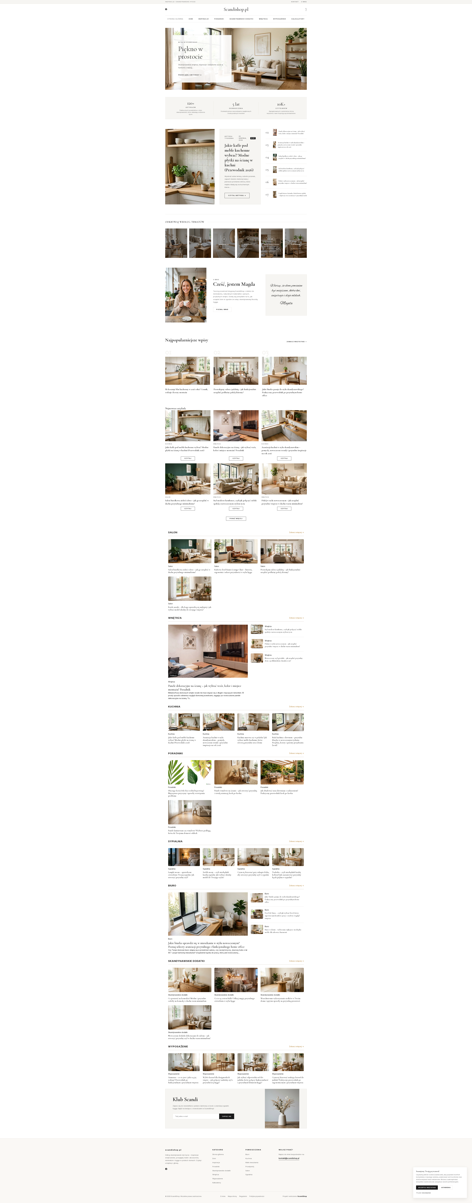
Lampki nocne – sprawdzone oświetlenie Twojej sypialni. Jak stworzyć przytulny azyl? (181, 875)
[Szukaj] (306, 9)
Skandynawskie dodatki (241, 19)
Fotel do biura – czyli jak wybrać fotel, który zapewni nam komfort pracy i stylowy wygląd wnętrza (282, 915)
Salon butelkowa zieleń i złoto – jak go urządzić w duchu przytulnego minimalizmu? (189, 571)
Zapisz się (226, 1116)
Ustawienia (446, 1187)
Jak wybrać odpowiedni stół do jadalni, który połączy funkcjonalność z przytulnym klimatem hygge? (252, 1080)
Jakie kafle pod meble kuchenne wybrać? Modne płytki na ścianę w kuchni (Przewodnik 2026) (239, 157)
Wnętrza (263, 19)
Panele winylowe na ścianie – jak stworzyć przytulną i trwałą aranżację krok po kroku (235, 792)
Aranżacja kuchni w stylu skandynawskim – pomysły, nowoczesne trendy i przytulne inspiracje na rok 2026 (291, 145)
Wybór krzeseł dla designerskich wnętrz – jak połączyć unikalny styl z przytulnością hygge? (218, 1080)
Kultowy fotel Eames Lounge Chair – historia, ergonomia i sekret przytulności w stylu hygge (233, 571)
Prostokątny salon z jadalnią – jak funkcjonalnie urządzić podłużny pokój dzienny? (280, 571)
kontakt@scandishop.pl (289, 1158)
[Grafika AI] (257, 629)
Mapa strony (232, 1196)
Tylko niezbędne (423, 1193)
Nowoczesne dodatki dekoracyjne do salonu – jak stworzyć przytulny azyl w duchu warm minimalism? (189, 1037)
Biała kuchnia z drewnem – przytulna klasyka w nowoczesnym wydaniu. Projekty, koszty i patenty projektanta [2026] (287, 741)
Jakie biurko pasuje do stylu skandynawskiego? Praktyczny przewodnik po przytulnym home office (283, 392)
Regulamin (243, 1196)
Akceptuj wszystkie (427, 1187)
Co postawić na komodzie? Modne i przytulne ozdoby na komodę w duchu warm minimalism (187, 999)
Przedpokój (249, 1166)
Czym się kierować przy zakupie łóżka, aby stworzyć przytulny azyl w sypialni (253, 873)
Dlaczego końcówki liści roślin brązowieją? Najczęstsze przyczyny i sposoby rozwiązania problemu (186, 793)
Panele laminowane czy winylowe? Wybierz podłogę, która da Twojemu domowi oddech (189, 831)
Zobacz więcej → (296, 532)
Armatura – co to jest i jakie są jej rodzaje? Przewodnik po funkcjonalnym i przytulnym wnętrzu (183, 1080)
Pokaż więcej (236, 518)
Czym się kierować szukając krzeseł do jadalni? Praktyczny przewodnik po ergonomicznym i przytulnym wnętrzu (288, 1080)
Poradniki (219, 19)
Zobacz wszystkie (296, 341)
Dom (191, 19)
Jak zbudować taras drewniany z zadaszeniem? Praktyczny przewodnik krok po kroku (279, 792)
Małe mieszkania (251, 1162)
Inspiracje (203, 19)
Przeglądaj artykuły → (190, 75)
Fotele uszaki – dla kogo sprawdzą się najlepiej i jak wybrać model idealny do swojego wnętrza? (189, 608)
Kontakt (295, 2)
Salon (170, 566)
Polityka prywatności (256, 1196)
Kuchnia (171, 734)
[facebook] (166, 9)
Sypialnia (171, 869)
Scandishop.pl (236, 9)
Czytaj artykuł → (237, 195)
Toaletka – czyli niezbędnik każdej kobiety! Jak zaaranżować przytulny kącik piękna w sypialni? (286, 875)
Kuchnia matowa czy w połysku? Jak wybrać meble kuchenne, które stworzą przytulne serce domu (252, 740)
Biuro (170, 939)
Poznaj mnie (222, 309)
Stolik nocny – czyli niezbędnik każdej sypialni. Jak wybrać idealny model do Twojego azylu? (217, 875)
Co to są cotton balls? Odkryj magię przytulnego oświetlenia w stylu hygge (234, 999)
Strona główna (175, 19)
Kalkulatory (298, 19)
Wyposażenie (279, 19)
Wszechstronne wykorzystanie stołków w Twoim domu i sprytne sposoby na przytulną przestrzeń (280, 999)
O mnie (304, 2)
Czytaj (187, 458)
